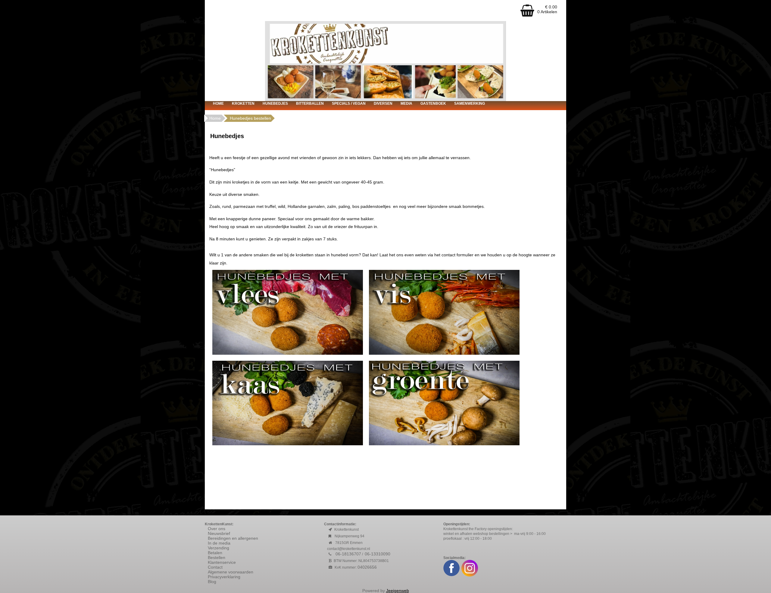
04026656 (367, 567)
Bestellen (216, 557)
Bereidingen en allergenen (233, 538)
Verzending (218, 547)
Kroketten (243, 103)
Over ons (216, 528)
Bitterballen (310, 103)
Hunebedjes (275, 103)
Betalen (215, 552)
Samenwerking (469, 103)
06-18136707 (348, 553)
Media (406, 103)
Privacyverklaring (224, 576)
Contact (215, 567)
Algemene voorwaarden (231, 572)
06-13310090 (377, 553)
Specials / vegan (349, 103)
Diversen (383, 103)
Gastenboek (433, 103)
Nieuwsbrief (219, 533)
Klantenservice (222, 562)
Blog (212, 581)
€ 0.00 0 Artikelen (547, 9)
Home (218, 103)
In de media (219, 543)
